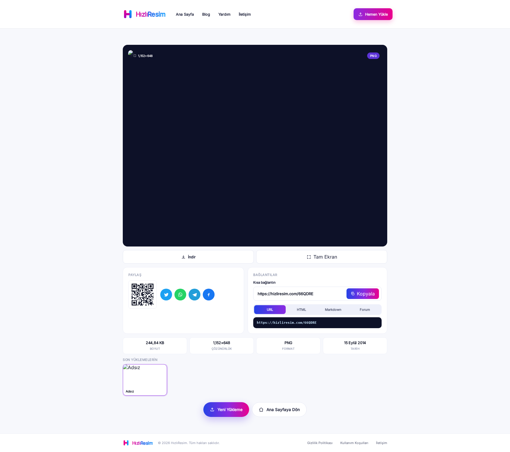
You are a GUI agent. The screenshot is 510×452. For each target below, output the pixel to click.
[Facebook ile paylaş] (209, 294)
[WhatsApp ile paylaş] (180, 294)
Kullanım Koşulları (354, 443)
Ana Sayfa (185, 14)
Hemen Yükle (376, 14)
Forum (365, 310)
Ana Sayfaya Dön (283, 409)
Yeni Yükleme (230, 409)
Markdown (333, 310)
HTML (301, 310)
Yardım (224, 14)
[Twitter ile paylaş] (166, 294)
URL (270, 310)
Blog (206, 14)
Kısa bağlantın (264, 282)
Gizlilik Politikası (320, 443)
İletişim (245, 14)
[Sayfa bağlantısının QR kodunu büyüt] (142, 294)
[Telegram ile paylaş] (194, 294)
